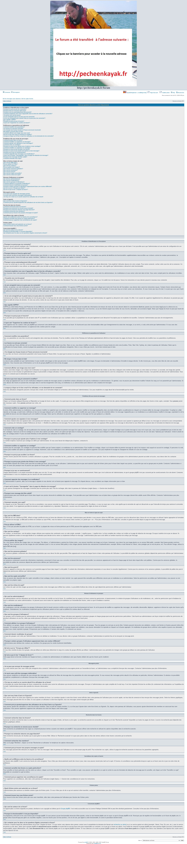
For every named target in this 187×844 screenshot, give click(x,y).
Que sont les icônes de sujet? (12, 174)
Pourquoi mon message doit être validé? (15, 157)
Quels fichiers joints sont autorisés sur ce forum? (17, 224)
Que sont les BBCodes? (10, 162)
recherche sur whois (120, 824)
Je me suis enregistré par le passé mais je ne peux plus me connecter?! (24, 118)
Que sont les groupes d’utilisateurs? (13, 182)
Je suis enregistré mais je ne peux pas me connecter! (19, 116)
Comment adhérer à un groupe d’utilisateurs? (16, 183)
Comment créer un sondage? (12, 145)
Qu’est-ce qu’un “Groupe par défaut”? (14, 188)
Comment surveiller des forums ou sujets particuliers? (19, 218)
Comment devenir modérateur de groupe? (15, 185)
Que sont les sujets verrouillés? (12, 173)
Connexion (7, 92)
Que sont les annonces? (10, 170)
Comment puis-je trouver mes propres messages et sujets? (20, 213)
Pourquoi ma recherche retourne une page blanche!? (19, 209)
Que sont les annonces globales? (13, 168)
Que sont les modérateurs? (11, 180)
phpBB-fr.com (97, 843)
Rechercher (180, 92)
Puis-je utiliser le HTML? (10, 164)
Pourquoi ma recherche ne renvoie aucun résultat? (18, 208)
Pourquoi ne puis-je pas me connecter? (15, 109)
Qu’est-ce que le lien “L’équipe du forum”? (15, 189)
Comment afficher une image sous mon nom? (16, 133)
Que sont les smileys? (9, 165)
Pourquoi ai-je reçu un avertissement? (14, 152)
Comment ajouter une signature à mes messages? (18, 143)
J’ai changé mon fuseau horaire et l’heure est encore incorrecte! (22, 130)
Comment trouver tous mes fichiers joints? (15, 225)
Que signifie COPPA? (9, 119)
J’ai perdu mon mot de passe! (12, 115)
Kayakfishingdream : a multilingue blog (136, 92)
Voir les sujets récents (27, 98)
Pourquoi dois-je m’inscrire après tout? (14, 110)
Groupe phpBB (65, 808)
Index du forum (7, 101)
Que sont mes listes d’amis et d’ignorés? (15, 201)
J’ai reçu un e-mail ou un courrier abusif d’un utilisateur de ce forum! (23, 197)
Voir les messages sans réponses (12, 98)
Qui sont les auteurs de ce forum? (13, 230)
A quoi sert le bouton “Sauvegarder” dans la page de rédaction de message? (25, 155)
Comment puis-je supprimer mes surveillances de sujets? (20, 220)
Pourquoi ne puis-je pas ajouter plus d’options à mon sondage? (22, 146)
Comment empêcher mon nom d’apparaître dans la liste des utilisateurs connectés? (27, 113)
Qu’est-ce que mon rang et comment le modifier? (17, 134)
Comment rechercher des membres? (14, 211)
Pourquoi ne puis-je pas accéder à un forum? (16, 149)
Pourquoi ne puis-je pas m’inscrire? (13, 121)
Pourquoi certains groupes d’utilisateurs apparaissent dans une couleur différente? (27, 186)
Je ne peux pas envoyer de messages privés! (16, 193)
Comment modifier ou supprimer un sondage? (16, 148)
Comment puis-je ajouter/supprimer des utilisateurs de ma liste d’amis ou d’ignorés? (28, 202)
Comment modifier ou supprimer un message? (17, 142)
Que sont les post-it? (9, 171)
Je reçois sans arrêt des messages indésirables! (17, 195)
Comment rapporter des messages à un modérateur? (19, 154)
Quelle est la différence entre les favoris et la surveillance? (20, 217)
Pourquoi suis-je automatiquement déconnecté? (17, 112)
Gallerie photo (166, 92)
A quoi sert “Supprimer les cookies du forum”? (16, 123)
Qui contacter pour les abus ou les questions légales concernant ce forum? (25, 233)
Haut (4, 250)
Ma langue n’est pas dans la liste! (13, 131)
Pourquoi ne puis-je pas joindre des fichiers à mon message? (21, 151)
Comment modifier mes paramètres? (14, 127)
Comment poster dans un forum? (13, 140)
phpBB (86, 842)
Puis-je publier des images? (11, 167)
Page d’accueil (154, 92)
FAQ (173, 92)
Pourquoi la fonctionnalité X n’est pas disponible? (17, 231)
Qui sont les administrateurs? (11, 179)
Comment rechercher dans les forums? (14, 206)
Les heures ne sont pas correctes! (13, 128)
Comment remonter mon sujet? (12, 158)
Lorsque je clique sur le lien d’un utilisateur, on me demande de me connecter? (28, 136)
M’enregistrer (16, 92)
